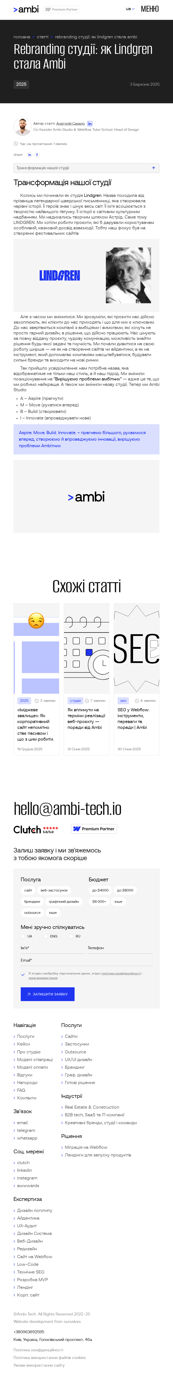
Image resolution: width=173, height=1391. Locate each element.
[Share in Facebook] (37, 154)
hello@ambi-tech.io (67, 809)
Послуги (71, 1025)
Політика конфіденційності (38, 1350)
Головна (22, 37)
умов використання (43, 978)
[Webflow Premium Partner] (94, 829)
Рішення (71, 1136)
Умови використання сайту (39, 1365)
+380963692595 (29, 1332)
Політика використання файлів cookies (50, 1358)
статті (42, 37)
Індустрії (71, 1096)
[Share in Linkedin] (29, 154)
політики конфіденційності (121, 973)
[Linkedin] (89, 123)
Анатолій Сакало (70, 123)
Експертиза (28, 1199)
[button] (130, 9)
